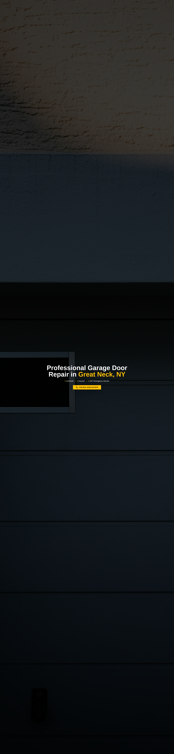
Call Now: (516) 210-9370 (88, 387)
